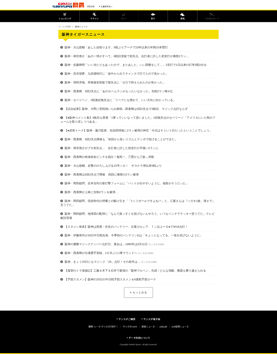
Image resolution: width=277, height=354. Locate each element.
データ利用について (139, 337)
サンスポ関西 (64, 26)
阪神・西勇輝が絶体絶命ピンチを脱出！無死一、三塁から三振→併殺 (109, 157)
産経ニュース (148, 326)
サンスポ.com (130, 326)
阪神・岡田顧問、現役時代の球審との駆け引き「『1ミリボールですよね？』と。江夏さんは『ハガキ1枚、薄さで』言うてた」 (137, 203)
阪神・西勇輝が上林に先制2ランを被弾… (91, 192)
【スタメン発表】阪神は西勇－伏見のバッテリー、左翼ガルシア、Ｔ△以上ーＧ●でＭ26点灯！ (126, 226)
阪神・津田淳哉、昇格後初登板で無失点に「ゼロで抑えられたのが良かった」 (115, 82)
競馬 (182, 18)
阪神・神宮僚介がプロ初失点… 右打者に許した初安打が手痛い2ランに (112, 148)
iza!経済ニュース (180, 326)
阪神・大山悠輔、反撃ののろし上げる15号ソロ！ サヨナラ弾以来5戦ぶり (113, 165)
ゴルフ (124, 18)
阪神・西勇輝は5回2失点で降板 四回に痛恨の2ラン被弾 (102, 174)
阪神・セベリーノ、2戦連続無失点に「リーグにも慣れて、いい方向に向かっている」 (120, 100)
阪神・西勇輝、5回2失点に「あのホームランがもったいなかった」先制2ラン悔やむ (119, 91)
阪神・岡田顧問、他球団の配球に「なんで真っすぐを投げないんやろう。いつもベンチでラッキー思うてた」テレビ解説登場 (137, 215)
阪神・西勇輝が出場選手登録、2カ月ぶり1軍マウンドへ (110, 253)
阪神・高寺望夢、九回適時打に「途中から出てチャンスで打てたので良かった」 (116, 73)
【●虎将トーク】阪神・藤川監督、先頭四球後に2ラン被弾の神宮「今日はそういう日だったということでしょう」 (138, 130)
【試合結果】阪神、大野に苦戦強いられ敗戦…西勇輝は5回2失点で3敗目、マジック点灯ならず (126, 108)
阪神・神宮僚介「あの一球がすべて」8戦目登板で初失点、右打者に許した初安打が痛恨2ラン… (127, 56)
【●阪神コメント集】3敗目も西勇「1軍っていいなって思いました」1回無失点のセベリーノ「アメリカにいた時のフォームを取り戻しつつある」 (137, 119)
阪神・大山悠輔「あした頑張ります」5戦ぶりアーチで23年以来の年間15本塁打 (116, 47)
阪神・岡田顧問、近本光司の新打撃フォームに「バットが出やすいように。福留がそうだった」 (127, 183)
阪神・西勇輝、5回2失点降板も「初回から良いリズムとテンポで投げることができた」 (121, 139)
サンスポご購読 (126, 319)
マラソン (94, 18)
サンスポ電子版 (151, 319)
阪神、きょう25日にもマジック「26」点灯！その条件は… (111, 261)
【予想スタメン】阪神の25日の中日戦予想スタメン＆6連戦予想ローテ (110, 279)
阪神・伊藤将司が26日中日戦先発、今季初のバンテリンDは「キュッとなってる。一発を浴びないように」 (134, 235)
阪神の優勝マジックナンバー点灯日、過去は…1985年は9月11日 (115, 244)
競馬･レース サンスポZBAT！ (103, 326)
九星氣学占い (106, 6)
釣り (153, 18)
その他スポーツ (212, 18)
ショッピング (65, 18)
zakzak (163, 326)
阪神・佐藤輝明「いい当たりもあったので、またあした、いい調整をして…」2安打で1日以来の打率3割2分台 (136, 64)
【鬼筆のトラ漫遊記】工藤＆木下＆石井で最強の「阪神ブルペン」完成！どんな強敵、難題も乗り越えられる (135, 270)
